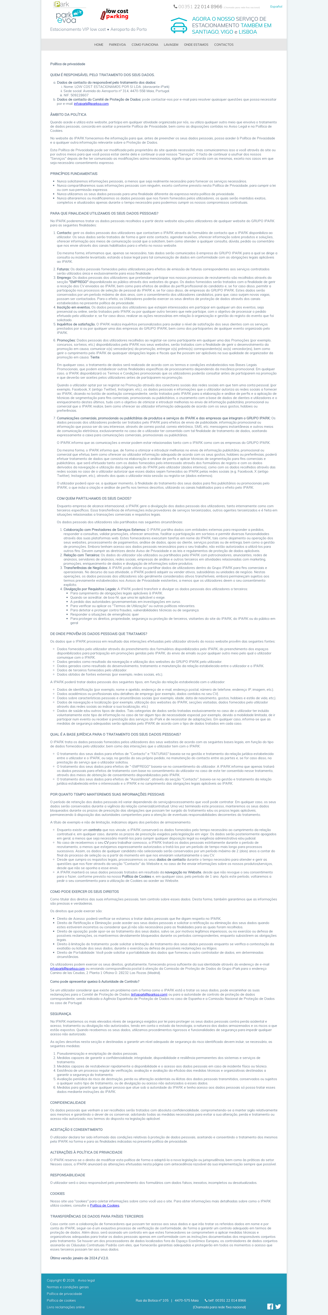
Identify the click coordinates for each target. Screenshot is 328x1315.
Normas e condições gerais (68, 1287)
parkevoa (117, 45)
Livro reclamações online (66, 1307)
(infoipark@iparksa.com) (149, 994)
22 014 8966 (219, 6)
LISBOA (248, 32)
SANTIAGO (205, 32)
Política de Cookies (104, 1205)
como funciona (145, 45)
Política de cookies (61, 1300)
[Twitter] (278, 1306)
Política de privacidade (64, 1294)
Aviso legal (86, 1280)
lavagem (171, 45)
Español (276, 6)
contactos (224, 45)
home (98, 45)
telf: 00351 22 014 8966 (227, 1300)
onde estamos (196, 45)
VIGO (227, 32)
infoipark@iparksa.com (91, 103)
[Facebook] (270, 1306)
